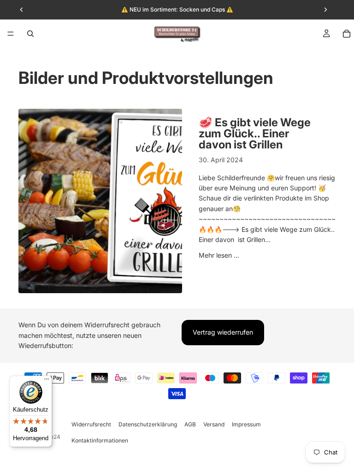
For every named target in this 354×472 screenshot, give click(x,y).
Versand (213, 424)
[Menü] (10, 33)
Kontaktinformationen (99, 440)
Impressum (246, 424)
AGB (190, 424)
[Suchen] (30, 34)
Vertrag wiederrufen (223, 332)
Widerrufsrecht (91, 424)
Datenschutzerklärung (147, 424)
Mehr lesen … (219, 255)
